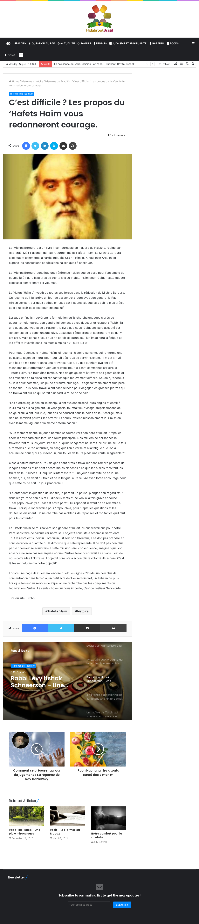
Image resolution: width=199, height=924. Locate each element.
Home (15, 81)
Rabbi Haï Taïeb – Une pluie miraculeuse (24, 831)
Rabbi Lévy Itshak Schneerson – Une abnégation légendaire (44, 682)
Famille (85, 43)
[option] (67, 681)
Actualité (67, 43)
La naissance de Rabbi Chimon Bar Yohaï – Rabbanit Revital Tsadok (94, 63)
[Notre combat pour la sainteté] (108, 818)
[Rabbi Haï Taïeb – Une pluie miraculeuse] (26, 816)
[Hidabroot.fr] (99, 19)
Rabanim (158, 43)
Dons (11, 55)
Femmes (101, 43)
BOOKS (174, 43)
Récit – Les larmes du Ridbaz (65, 831)
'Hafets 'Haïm (57, 611)
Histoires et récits (32, 81)
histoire (83, 611)
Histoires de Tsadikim (58, 81)
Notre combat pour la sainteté (106, 835)
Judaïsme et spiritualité (129, 43)
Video (21, 43)
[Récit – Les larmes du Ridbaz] (67, 816)
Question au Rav (43, 43)
